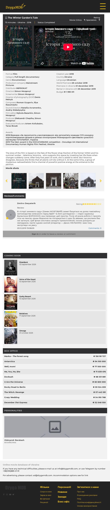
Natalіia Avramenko (31, 108)
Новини (62, 492)
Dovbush (8, 377)
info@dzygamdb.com (67, 468)
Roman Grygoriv (25, 102)
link (86, 475)
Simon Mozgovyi (23, 91)
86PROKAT (21, 88)
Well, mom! (9, 366)
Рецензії (44, 502)
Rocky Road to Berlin (14, 387)
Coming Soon (12, 255)
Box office (11, 351)
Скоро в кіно (46, 492)
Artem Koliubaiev (34, 123)
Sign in (35, 234)
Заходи (62, 496)
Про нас (81, 492)
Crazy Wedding (11, 397)
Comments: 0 (95, 228)
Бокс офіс (63, 501)
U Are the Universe (13, 382)
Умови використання (87, 506)
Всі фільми (45, 499)
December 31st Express (15, 402)
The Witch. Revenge (14, 392)
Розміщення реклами (87, 495)
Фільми (44, 487)
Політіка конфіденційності (89, 502)
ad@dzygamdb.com (42, 475)
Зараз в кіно (45, 495)
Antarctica (9, 361)
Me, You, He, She (12, 371)
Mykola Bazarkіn (24, 113)
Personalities (13, 410)
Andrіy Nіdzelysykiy (15, 110)
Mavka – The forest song (16, 356)
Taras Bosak (12, 126)
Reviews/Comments (14, 196)
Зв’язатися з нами (88, 487)
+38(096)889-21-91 (11, 471)
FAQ (79, 499)
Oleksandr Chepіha (24, 118)
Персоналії (64, 487)
